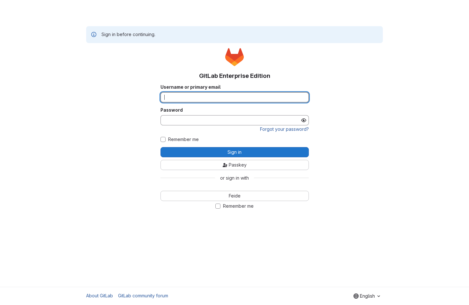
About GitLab (99, 295)
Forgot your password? (284, 129)
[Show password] (304, 120)
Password (171, 110)
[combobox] (367, 296)
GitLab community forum (143, 295)
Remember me (183, 139)
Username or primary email (190, 87)
